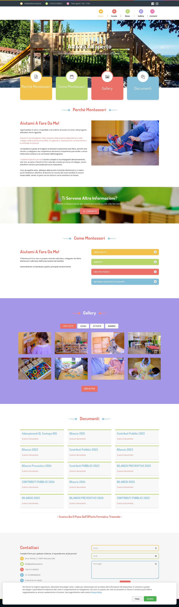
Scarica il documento (30, 439)
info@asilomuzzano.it (32, 3)
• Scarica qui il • (89, 516)
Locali (83, 326)
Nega (137, 599)
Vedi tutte (68, 326)
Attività (97, 326)
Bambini (111, 326)
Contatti (91, 211)
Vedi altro (89, 388)
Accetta (150, 599)
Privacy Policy (96, 592)
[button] (101, 13)
